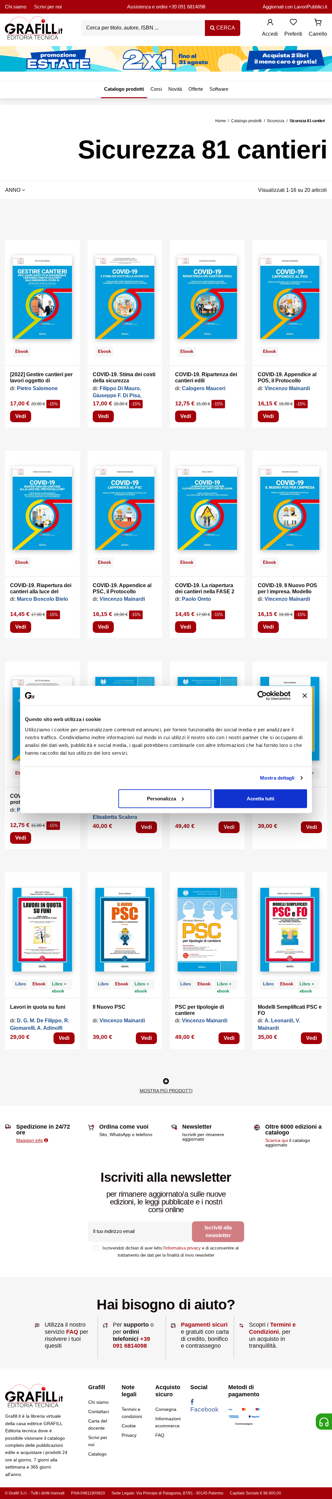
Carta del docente (97, 1424)
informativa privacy (183, 1248)
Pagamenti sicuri (204, 1324)
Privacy (129, 1435)
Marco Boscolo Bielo (42, 599)
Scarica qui (276, 1140)
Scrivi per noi (48, 6)
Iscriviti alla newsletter (218, 1231)
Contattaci (98, 1411)
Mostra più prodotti (166, 1090)
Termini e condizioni (132, 1413)
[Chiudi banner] (304, 695)
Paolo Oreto (196, 599)
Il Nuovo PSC (109, 1007)
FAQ (72, 1332)
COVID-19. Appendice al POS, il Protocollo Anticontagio (287, 380)
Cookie (129, 1425)
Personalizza (161, 798)
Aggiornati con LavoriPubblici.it (295, 6)
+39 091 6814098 (187, 6)
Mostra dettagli (277, 778)
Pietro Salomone (37, 388)
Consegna (165, 1409)
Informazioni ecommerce (168, 1422)
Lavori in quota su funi (37, 1007)
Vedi (20, 416)
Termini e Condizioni (272, 1328)
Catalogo (97, 1454)
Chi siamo (15, 6)
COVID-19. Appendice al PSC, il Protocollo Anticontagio (122, 591)
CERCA (225, 27)
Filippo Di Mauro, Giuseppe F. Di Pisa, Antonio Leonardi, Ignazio (124, 396)
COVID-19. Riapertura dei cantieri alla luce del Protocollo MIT (40, 591)
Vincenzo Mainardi (287, 388)
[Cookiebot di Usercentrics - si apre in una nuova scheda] (262, 696)
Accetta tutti (260, 798)
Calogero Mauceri (203, 388)
